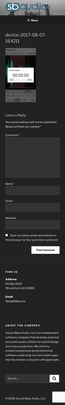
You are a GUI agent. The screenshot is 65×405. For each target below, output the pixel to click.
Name (10, 183)
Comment (12, 135)
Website (10, 218)
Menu (34, 20)
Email (9, 201)
